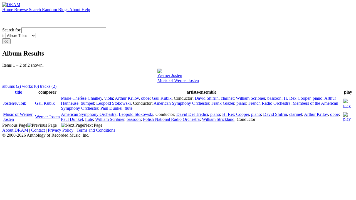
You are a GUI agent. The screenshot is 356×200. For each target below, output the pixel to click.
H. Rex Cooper (297, 98)
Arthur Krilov (127, 98)
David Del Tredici (192, 114)
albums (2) (11, 86)
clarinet (227, 98)
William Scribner (250, 98)
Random (50, 9)
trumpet (87, 103)
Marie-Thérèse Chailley (81, 98)
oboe (145, 98)
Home (8, 9)
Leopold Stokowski (113, 103)
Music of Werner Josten (178, 80)
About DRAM (15, 130)
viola (108, 98)
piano (317, 98)
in (4, 35)
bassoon (274, 98)
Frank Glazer (222, 103)
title (18, 92)
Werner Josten (169, 75)
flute (128, 108)
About (75, 9)
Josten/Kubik (14, 103)
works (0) (30, 86)
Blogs (63, 9)
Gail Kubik (45, 103)
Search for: (11, 30)
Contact (38, 130)
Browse (21, 9)
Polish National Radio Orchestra (171, 119)
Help (85, 9)
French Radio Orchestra (269, 103)
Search (35, 9)
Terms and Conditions (95, 130)
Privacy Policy (60, 130)
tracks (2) (48, 86)
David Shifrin (207, 98)
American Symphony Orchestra (181, 103)
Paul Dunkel (111, 108)
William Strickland (218, 119)
